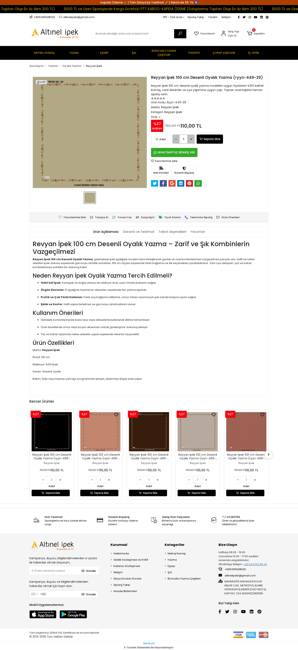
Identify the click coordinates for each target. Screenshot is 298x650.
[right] (268, 454)
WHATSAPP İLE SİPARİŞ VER (176, 152)
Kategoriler (174, 544)
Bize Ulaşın (228, 544)
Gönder (91, 571)
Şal (170, 572)
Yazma (172, 560)
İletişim (226, 17)
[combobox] (34, 594)
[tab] (106, 232)
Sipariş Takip (196, 17)
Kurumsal (118, 544)
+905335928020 (235, 569)
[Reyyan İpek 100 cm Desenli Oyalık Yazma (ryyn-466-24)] (151, 432)
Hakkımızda (121, 553)
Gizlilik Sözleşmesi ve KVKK (131, 560)
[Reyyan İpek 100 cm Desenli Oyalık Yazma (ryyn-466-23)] (200, 432)
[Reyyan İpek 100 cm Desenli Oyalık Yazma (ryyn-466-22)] (248, 432)
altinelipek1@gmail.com (240, 575)
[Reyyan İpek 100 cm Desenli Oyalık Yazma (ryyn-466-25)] (103, 432)
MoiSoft (149, 643)
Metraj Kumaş (177, 553)
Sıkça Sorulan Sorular (127, 579)
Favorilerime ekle (166, 161)
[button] (256, 33)
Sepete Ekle (212, 139)
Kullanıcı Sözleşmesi (127, 566)
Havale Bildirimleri (125, 591)
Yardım (213, 17)
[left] (29, 454)
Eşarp (171, 566)
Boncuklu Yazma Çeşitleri (184, 579)
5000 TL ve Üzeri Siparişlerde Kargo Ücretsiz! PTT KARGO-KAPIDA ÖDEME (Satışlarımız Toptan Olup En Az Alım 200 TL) (150, 8)
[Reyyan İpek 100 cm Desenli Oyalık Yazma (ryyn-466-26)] (54, 432)
